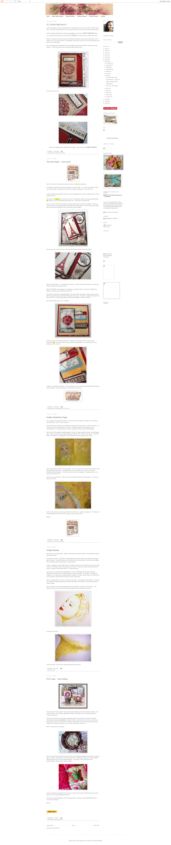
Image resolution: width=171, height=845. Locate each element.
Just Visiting (59, 713)
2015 (106, 50)
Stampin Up (57, 152)
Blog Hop (53, 152)
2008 (106, 101)
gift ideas (52, 819)
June (107, 75)
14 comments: (56, 406)
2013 (106, 55)
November (109, 65)
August (108, 71)
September (109, 69)
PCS (62, 819)
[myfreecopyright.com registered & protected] (107, 257)
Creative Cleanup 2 (82, 16)
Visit (108, 143)
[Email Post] (61, 151)
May (107, 88)
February (108, 94)
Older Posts (96, 825)
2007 (106, 103)
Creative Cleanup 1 (70, 16)
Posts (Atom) (56, 828)
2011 (106, 59)
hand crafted (57, 819)
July (107, 73)
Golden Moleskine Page (56, 417)
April (107, 90)
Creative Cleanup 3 (94, 16)
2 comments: (56, 539)
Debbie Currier (91, 194)
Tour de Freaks (65, 408)
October (108, 67)
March (107, 92)
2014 (106, 53)
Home (48, 16)
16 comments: (56, 151)
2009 (106, 99)
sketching (53, 669)
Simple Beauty (52, 550)
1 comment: (56, 817)
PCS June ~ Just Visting (57, 679)
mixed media (56, 541)
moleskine (61, 541)
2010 (106, 61)
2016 (106, 48)
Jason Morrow (88, 840)
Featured (103, 16)
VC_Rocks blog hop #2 (56, 24)
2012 (106, 57)
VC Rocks (63, 152)
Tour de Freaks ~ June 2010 (58, 162)
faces (52, 541)
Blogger (100, 840)
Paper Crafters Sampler (57, 16)
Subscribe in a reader (108, 35)
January (108, 96)
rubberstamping (58, 408)
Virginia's (52, 761)
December (109, 63)
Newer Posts (50, 825)
